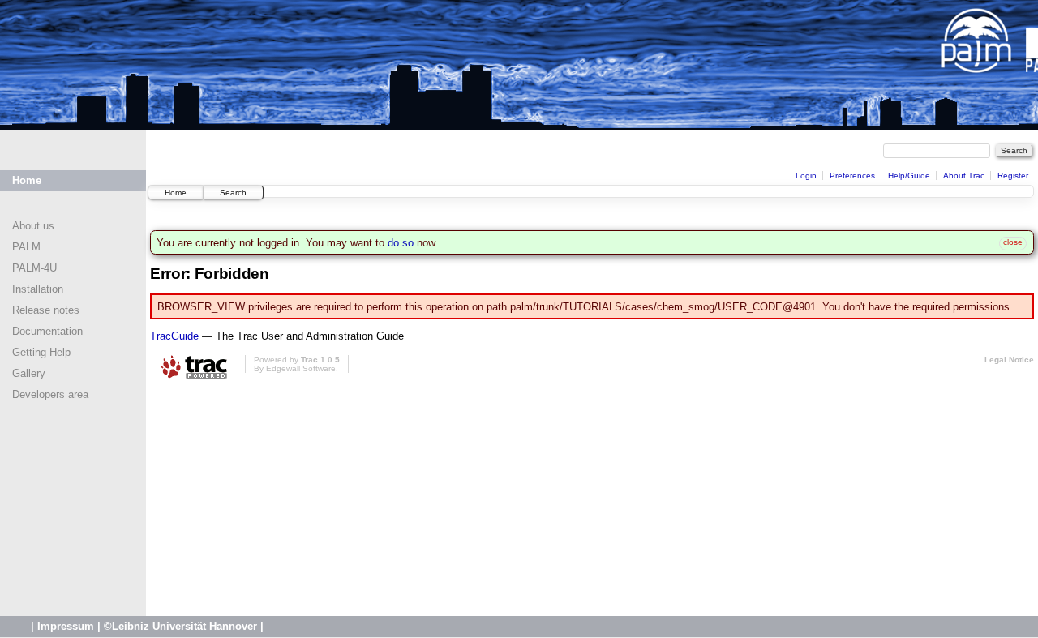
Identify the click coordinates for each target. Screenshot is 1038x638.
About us (33, 226)
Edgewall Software (301, 368)
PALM (26, 247)
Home (26, 180)
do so (401, 243)
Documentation (47, 331)
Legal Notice (1009, 359)
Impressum (65, 626)
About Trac (963, 175)
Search (233, 192)
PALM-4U (34, 268)
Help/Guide (909, 175)
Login (806, 175)
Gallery (28, 373)
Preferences (852, 175)
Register (1012, 175)
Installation (37, 289)
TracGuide (174, 336)
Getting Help (41, 352)
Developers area (50, 394)
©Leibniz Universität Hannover (180, 626)
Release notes (45, 310)
